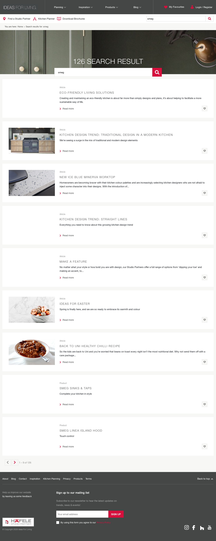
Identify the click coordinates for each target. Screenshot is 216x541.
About (5, 478)
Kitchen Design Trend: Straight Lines (93, 219)
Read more (68, 108)
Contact (23, 478)
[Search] (157, 72)
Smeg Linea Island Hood (81, 430)
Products (110, 7)
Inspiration (84, 7)
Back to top (203, 478)
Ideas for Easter (75, 303)
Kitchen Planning (51, 478)
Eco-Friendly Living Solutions (87, 92)
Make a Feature (73, 261)
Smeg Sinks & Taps (76, 388)
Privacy (67, 478)
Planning (58, 7)
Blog (135, 7)
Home (20, 26)
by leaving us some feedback (17, 496)
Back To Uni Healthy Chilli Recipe (90, 346)
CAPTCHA (61, 526)
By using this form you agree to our (86, 522)
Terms (89, 478)
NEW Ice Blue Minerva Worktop (87, 177)
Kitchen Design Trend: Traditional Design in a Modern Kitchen (116, 134)
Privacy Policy (103, 522)
